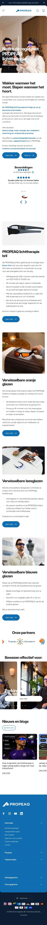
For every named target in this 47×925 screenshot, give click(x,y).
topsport (7, 748)
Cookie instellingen (11, 842)
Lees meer (6, 773)
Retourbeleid (9, 835)
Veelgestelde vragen (12, 832)
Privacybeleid (23, 915)
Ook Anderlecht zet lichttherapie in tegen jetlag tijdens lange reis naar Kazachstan (18, 766)
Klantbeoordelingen (12, 828)
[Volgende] (43, 2)
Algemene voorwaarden (13, 838)
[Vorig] (3, 2)
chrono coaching (10, 736)
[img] (23, 170)
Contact (7, 845)
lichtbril (7, 744)
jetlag (6, 740)
